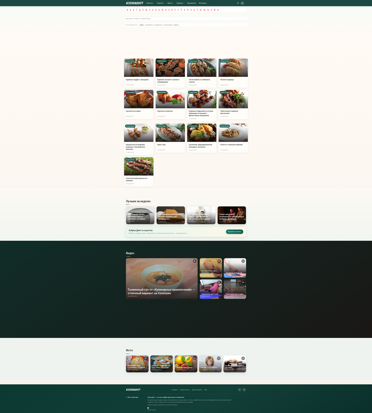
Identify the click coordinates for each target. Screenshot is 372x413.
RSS (205, 390)
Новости (149, 3)
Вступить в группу (234, 232)
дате (142, 25)
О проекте (174, 390)
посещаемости (158, 25)
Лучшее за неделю (138, 201)
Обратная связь (197, 390)
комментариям (168, 25)
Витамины (203, 3)
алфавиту (176, 25)
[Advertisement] (186, 42)
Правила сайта (185, 390)
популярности (149, 25)
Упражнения (191, 3)
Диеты (169, 3)
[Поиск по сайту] (238, 3)
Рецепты (160, 3)
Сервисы (180, 3)
